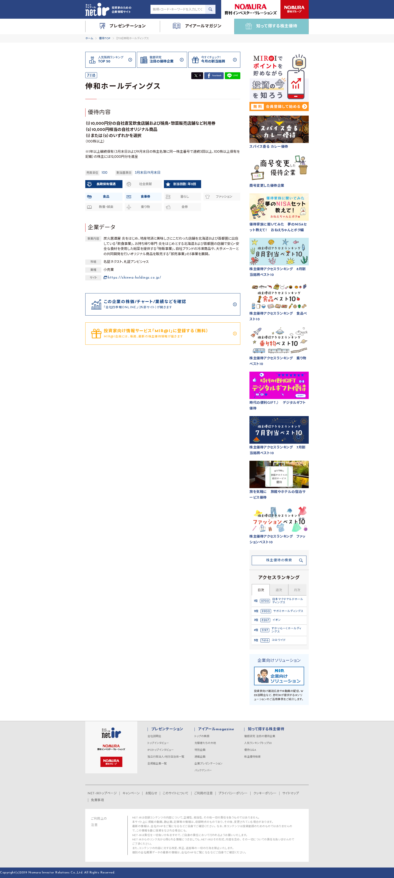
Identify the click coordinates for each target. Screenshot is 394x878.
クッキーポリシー (265, 793)
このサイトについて (176, 793)
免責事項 (97, 800)
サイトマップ (290, 793)
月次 (297, 590)
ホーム (89, 38)
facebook (216, 75)
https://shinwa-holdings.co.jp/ (134, 278)
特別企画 (199, 750)
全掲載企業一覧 (157, 763)
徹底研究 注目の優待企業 (259, 736)
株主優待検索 (252, 757)
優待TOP (104, 38)
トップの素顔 (201, 736)
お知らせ (151, 793)
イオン (276, 620)
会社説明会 (154, 736)
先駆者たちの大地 (205, 743)
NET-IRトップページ (102, 793)
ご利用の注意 (203, 793)
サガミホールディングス (288, 611)
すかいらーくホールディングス (286, 630)
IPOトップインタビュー (161, 750)
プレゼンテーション (167, 729)
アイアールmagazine (216, 729)
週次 (279, 590)
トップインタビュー (158, 743)
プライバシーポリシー (233, 793)
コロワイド (279, 640)
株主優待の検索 (279, 560)
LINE (235, 75)
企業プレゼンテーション (208, 763)
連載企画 (199, 757)
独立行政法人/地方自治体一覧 (166, 757)
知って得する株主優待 (266, 729)
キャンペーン (131, 793)
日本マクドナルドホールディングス (287, 601)
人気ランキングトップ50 (258, 743)
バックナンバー (203, 770)
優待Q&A (250, 750)
